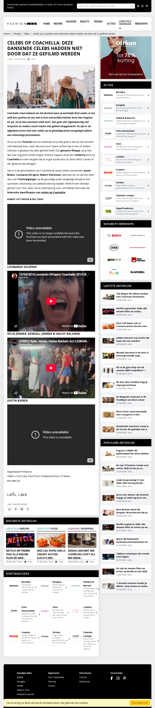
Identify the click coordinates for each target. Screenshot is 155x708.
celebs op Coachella (53, 192)
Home (46, 23)
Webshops (141, 23)
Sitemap (52, 681)
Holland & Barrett (25, 694)
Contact (83, 677)
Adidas (20, 677)
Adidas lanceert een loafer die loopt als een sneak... (81, 554)
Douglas (21, 681)
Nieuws (58, 23)
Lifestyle (125, 21)
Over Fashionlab (56, 677)
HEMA (20, 685)
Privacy (51, 685)
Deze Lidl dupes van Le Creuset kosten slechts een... (51, 554)
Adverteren (84, 681)
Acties (111, 23)
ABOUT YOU (23, 690)
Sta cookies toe (140, 702)
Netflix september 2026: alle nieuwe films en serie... (18, 554)
